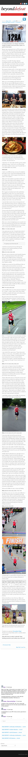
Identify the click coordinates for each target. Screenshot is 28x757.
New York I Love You (20, 647)
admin (14, 21)
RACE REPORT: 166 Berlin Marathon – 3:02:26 (12, 729)
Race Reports (8, 22)
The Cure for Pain (7, 645)
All (21, 21)
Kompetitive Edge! (17, 631)
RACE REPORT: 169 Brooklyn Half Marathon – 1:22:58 (14, 726)
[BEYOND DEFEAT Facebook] (23, 3)
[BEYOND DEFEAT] (14, 8)
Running (12, 22)
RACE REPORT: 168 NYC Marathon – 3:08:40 (12, 732)
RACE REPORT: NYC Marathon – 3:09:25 (11, 738)
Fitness (3, 22)
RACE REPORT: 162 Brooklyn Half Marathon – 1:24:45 (14, 735)
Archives (2, 743)
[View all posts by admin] (16, 21)
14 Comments (18, 22)
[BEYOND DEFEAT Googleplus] (21, 3)
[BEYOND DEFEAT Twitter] (26, 3)
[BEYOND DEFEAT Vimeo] (24, 3)
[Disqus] (14, 667)
